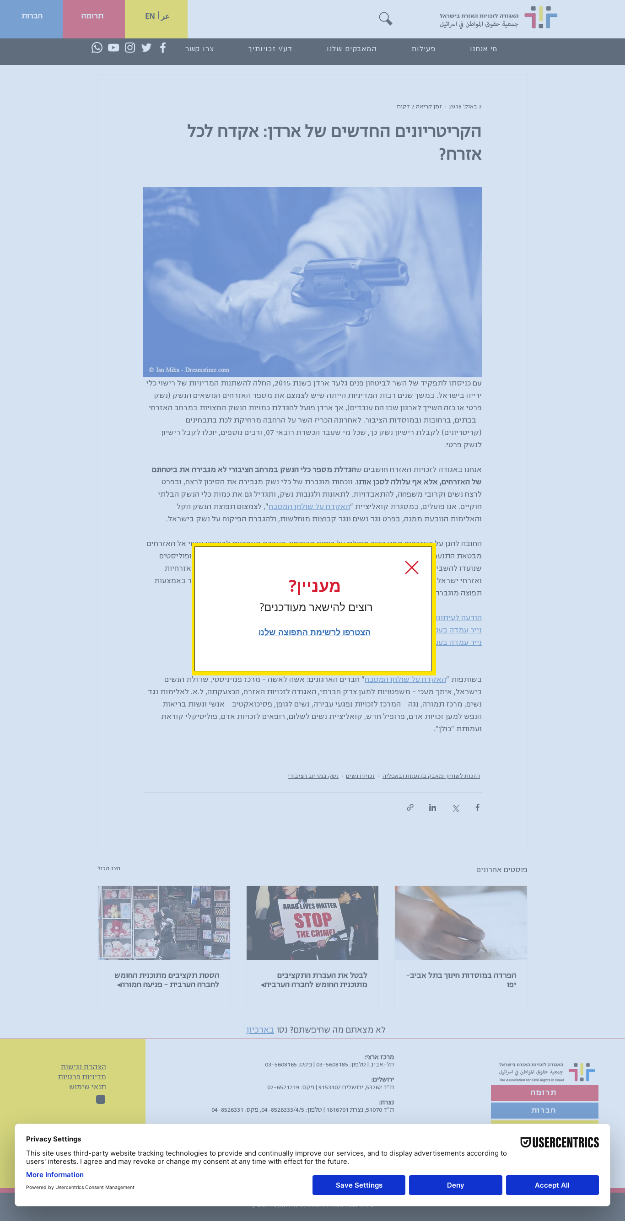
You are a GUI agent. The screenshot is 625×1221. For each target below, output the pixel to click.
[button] (412, 567)
